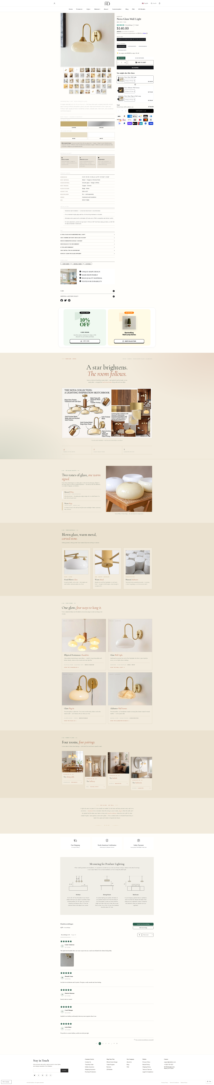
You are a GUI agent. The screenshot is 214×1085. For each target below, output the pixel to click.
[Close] (122, 523)
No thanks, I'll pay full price (107, 556)
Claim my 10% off (107, 551)
